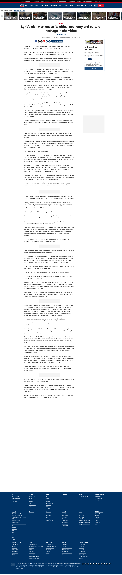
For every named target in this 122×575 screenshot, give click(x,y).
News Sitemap (71, 563)
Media (46, 5)
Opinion (42, 5)
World (36, 5)
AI (85, 5)
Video (82, 5)
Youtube (91, 564)
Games (31, 542)
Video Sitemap (77, 563)
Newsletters (104, 564)
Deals (80, 512)
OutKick (66, 5)
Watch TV (101, 5)
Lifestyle (72, 5)
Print (47, 41)
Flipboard (44, 41)
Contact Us (55, 563)
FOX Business (99, 512)
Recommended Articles (19, 10)
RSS (102, 564)
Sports (61, 5)
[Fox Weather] (71, 1)
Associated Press (61, 34)
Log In (95, 5)
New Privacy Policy (25, 563)
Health (77, 5)
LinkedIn (96, 564)
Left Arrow (2, 16)
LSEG (22, 568)
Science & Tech (17, 542)
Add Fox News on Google (58, 41)
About (64, 542)
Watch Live (49, 542)
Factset (39, 566)
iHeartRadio (110, 564)
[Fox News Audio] (62, 1)
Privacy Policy (87, 62)
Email (49, 41)
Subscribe (94, 68)
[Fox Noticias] (87, 1)
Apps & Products (83, 542)
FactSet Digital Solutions (58, 566)
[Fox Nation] (54, 1)
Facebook (36, 41)
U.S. (26, 5)
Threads (41, 41)
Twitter (39, 41)
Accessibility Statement (63, 563)
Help (51, 563)
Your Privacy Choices (36, 563)
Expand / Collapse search (92, 5)
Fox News (22, 5)
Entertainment (54, 5)
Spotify (107, 564)
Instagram (88, 564)
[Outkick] (79, 1)
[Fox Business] (45, 1)
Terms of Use (95, 62)
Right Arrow (119, 16)
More (89, 5)
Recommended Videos (6, 10)
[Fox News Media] (36, 1)
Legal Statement (66, 566)
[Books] (99, 1)
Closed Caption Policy (46, 563)
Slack (99, 564)
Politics (31, 5)
